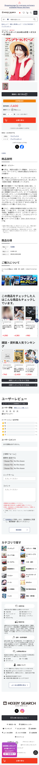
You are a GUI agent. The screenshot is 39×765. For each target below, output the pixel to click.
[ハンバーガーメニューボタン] (35, 13)
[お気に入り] (24, 12)
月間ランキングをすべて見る (19, 385)
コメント (6, 485)
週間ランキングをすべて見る (19, 380)
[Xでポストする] (17, 147)
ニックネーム (8, 474)
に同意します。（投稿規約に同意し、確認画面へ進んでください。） (20, 520)
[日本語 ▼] (20, 12)
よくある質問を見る (18, 685)
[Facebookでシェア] (22, 147)
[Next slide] (37, 320)
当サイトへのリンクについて (28, 745)
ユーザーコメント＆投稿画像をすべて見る (14, 403)
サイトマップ (19, 748)
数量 (4, 114)
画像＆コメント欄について (21, 407)
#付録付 (4, 153)
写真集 (12, 247)
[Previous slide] (2, 320)
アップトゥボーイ (16, 139)
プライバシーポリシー (28, 741)
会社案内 (9, 741)
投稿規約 (9, 519)
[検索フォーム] (31, 13)
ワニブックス (14, 136)
